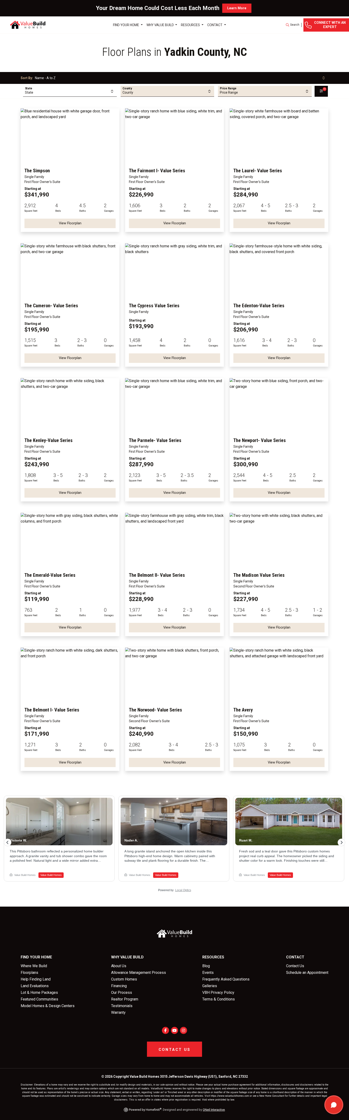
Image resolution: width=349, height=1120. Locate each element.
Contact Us (295, 966)
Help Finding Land (36, 979)
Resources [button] (191, 25)
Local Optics (183, 890)
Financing (119, 986)
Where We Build (34, 966)
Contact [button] (215, 25)
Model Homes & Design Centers (48, 1006)
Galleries (209, 986)
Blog (206, 966)
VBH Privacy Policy (218, 992)
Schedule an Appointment (307, 972)
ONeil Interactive (214, 1109)
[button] (292, 25)
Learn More (236, 8)
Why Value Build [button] (160, 25)
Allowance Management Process (138, 972)
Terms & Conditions (218, 999)
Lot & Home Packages (39, 992)
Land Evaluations (35, 986)
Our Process (121, 992)
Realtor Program (124, 999)
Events (208, 972)
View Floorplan (70, 223)
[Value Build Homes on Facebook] (165, 1030)
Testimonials (121, 1006)
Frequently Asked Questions (226, 979)
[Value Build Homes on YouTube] (174, 1030)
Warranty (118, 1012)
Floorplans (29, 972)
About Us (118, 966)
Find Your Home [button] (126, 25)
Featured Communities (39, 999)
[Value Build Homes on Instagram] (183, 1030)
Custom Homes (124, 979)
